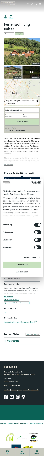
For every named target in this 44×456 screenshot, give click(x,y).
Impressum (23, 423)
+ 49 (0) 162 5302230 (16, 130)
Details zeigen (30, 257)
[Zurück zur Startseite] (8, 3)
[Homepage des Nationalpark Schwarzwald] (22, 437)
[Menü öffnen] (40, 3)
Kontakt (3, 423)
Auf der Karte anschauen (32, 334)
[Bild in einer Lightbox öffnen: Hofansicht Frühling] (13, 72)
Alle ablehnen (22, 272)
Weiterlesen (8, 165)
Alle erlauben (22, 265)
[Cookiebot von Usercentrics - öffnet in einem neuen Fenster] (31, 182)
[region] (22, 93)
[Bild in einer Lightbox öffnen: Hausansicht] (31, 72)
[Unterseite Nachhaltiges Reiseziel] (10, 437)
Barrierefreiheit (36, 423)
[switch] (37, 232)
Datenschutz (13, 423)
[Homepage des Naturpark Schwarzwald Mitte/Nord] (34, 437)
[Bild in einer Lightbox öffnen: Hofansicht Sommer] (22, 51)
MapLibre (9, 101)
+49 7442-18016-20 (12, 386)
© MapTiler (17, 101)
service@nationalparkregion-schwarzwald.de (21, 390)
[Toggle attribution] (37, 100)
